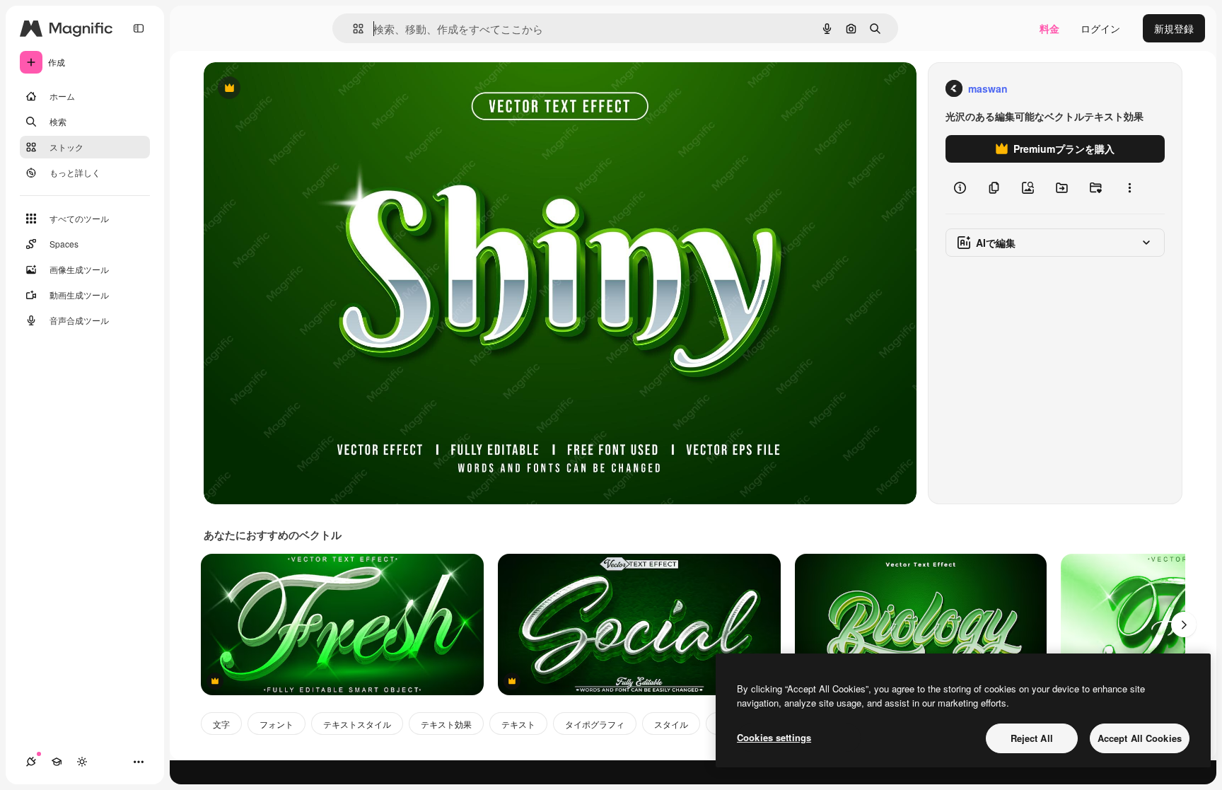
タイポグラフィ (594, 724)
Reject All (1032, 738)
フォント (276, 724)
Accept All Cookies (1140, 738)
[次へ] (1184, 624)
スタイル (671, 724)
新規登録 (1174, 28)
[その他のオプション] (1129, 188)
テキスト (518, 724)
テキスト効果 (446, 724)
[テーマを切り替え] (82, 761)
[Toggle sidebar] (138, 28)
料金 (1049, 28)
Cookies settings (774, 737)
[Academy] (56, 761)
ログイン (1100, 28)
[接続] (31, 761)
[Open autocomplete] (352, 28)
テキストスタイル (357, 724)
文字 (221, 724)
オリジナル (300, 88)
